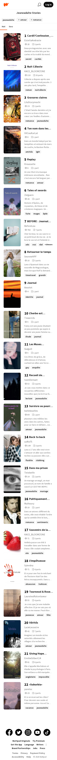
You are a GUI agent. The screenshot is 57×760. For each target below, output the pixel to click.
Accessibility (18, 757)
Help (28, 757)
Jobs (35, 748)
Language (29, 744)
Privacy (24, 753)
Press (42, 748)
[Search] (39, 4)
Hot (3, 26)
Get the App (16, 744)
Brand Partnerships (21, 748)
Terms (15, 753)
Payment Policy (37, 753)
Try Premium (39, 741)
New (11, 26)
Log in (48, 4)
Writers (39, 744)
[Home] (19, 5)
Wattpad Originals (21, 741)
